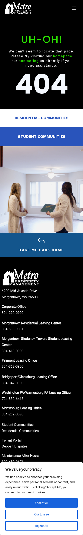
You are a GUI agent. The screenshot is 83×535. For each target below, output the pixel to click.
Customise (41, 514)
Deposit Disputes (14, 446)
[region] (41, 498)
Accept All (41, 503)
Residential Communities (42, 118)
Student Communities (41, 136)
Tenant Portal (11, 440)
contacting (29, 61)
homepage (62, 56)
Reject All (41, 526)
